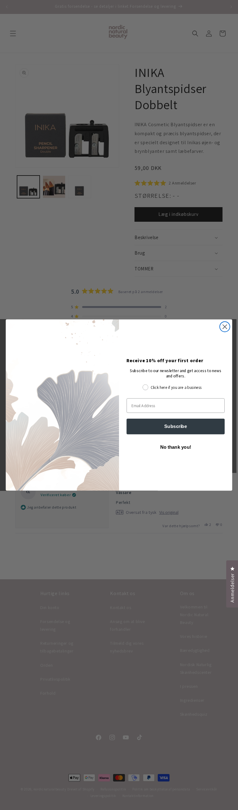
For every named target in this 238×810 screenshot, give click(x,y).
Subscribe (175, 426)
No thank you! (175, 447)
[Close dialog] (225, 327)
